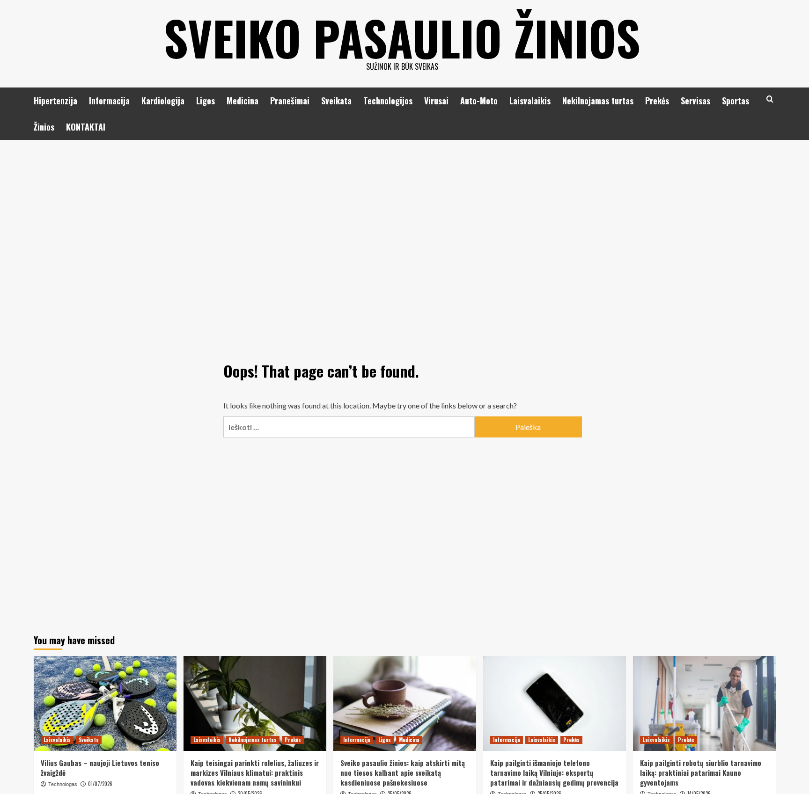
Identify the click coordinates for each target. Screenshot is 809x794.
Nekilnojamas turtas (597, 101)
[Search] (770, 99)
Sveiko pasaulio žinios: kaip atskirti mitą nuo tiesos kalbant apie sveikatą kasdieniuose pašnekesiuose (402, 772)
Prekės (657, 101)
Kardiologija (162, 101)
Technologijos (387, 101)
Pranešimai (289, 101)
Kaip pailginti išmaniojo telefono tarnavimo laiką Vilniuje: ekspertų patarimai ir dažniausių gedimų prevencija (554, 772)
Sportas (735, 101)
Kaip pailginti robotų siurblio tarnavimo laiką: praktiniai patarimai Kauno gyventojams (700, 772)
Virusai (436, 101)
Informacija (109, 101)
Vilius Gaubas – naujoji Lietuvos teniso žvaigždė (100, 768)
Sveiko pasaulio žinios (402, 37)
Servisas (695, 101)
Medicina (242, 101)
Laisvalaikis (530, 101)
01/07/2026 (100, 783)
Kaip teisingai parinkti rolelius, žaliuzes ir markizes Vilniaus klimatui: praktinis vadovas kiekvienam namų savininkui (255, 772)
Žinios (44, 127)
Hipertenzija (55, 101)
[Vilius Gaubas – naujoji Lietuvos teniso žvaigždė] (105, 703)
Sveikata (336, 101)
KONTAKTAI (85, 127)
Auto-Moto (479, 101)
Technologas (62, 784)
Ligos (205, 101)
